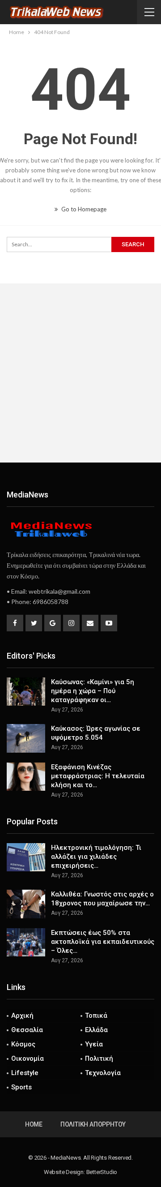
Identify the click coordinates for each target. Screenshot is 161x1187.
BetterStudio (102, 1172)
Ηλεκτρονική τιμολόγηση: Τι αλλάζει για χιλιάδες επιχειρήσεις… (96, 857)
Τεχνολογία (103, 1073)
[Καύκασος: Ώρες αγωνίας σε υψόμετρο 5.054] (26, 738)
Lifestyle (24, 1073)
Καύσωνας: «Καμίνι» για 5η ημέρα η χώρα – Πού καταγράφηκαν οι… (92, 691)
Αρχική (22, 1015)
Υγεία (94, 1044)
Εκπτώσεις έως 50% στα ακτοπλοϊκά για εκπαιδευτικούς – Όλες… (102, 942)
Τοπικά (96, 1015)
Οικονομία (27, 1058)
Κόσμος (23, 1044)
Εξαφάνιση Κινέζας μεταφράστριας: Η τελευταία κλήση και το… (97, 776)
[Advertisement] (80, 373)
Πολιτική (99, 1058)
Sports (21, 1087)
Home (33, 1124)
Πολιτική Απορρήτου (93, 1124)
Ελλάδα (96, 1030)
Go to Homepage (83, 209)
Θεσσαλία (27, 1030)
